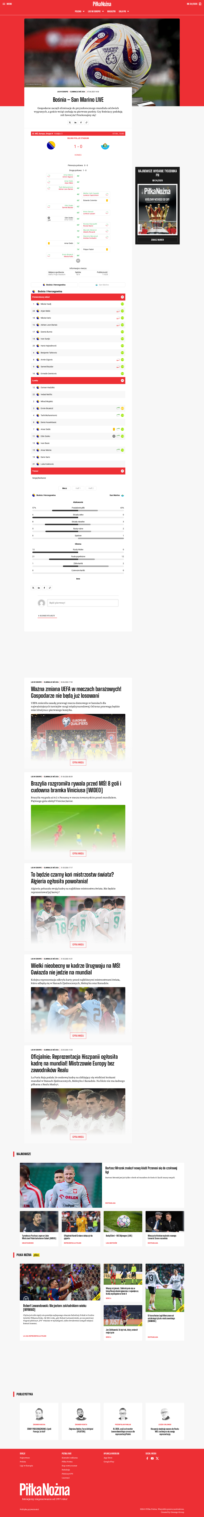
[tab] (64, 488)
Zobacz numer (157, 239)
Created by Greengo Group (172, 1512)
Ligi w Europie (62, 92)
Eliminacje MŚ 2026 (77, 92)
